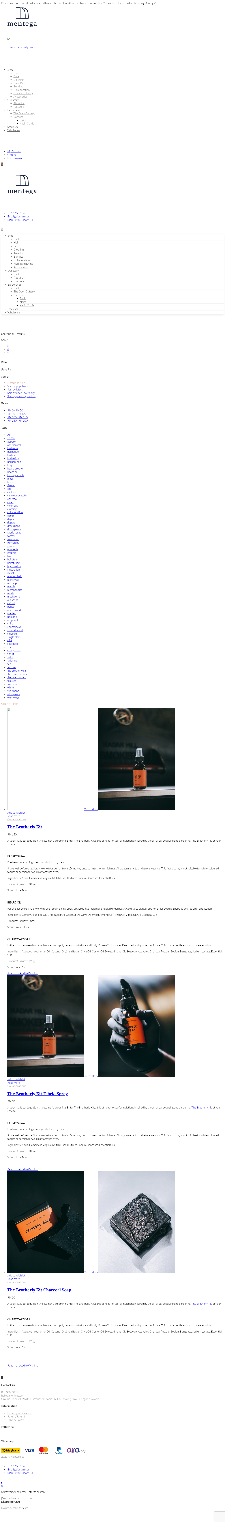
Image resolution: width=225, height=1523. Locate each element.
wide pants (13, 694)
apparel (11, 441)
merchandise (14, 589)
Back (16, 239)
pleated (11, 613)
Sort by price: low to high (21, 392)
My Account (14, 151)
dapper (11, 519)
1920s (11, 438)
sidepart (12, 633)
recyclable (13, 620)
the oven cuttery (16, 677)
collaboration (15, 512)
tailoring (12, 660)
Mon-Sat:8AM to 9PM (20, 219)
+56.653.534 (16, 213)
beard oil (12, 471)
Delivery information (19, 1413)
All (8, 434)
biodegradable (15, 475)
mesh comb (14, 596)
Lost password (15, 158)
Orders (11, 154)
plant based (14, 610)
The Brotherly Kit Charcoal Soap (39, 1289)
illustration (13, 569)
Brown (11, 485)
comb (10, 515)
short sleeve (14, 626)
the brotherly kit (16, 670)
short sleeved (15, 630)
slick (9, 640)
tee (9, 663)
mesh (10, 593)
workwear (13, 697)
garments (12, 549)
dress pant (13, 525)
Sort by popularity (17, 386)
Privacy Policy (15, 1419)
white (10, 687)
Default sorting (16, 382)
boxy (10, 482)
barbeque (13, 451)
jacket (10, 573)
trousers (12, 684)
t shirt (10, 653)
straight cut (14, 650)
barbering (13, 458)
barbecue (12, 448)
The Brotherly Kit (24, 826)
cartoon (12, 492)
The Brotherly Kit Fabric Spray (37, 1093)
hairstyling (13, 562)
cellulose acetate (16, 495)
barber (11, 455)
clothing (12, 509)
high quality (14, 566)
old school (13, 599)
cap (9, 488)
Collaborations (16, 819)
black (10, 478)
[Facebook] (2, 1434)
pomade (12, 616)
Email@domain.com (18, 216)
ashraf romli (14, 445)
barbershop (14, 461)
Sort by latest (14, 389)
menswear (13, 579)
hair (9, 556)
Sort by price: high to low (21, 396)
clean (10, 502)
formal (11, 535)
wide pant (13, 690)
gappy (11, 546)
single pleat (13, 637)
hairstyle (12, 559)
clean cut (12, 505)
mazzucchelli (14, 576)
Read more (13, 816)
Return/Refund (16, 1416)
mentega (12, 583)
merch (11, 586)
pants (10, 606)
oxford (11, 603)
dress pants (14, 529)
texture (11, 667)
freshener (13, 539)
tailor (10, 657)
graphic (11, 552)
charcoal (12, 498)
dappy (11, 522)
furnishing (13, 542)
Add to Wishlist (16, 812)
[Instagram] (5, 1434)
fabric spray (14, 532)
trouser (11, 680)
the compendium (17, 674)
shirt (10, 623)
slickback (12, 643)
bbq (9, 465)
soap (10, 647)
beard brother (15, 468)
